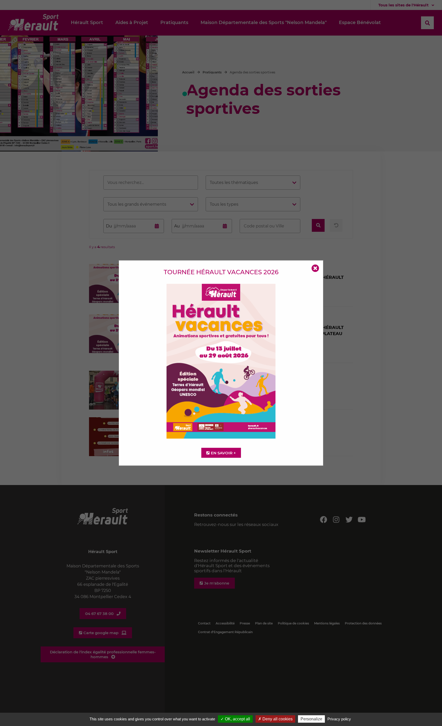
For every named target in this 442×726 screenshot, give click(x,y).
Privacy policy (339, 719)
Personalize (311, 719)
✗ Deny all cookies (275, 719)
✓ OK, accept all (235, 719)
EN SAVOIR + (223, 452)
